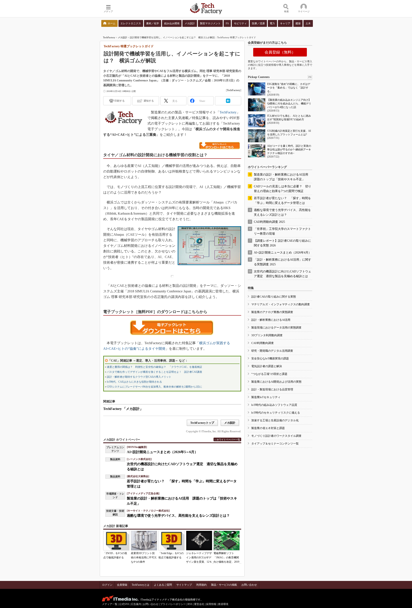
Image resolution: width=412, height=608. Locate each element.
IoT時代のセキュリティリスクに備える (275, 412)
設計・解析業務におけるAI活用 (270, 319)
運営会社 (199, 604)
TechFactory (109, 37)
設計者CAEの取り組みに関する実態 (273, 296)
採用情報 (211, 604)
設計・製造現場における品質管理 (272, 389)
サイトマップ (184, 584)
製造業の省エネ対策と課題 (268, 428)
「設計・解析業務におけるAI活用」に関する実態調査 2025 (282, 262)
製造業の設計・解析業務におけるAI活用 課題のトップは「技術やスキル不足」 (282, 177)
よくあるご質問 (163, 584)
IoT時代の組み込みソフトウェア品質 (274, 404)
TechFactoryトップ (202, 422)
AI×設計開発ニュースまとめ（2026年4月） (282, 252)
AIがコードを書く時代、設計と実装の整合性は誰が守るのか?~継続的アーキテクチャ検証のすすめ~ (289, 149)
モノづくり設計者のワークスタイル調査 (276, 435)
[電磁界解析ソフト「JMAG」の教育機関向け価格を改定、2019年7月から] (227, 540)
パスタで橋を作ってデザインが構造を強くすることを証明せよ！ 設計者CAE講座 (154, 371)
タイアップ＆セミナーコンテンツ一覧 (275, 443)
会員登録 (122, 584)
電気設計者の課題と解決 (266, 366)
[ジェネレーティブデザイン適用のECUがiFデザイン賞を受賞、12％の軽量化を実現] (199, 540)
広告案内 (136, 604)
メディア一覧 (109, 604)
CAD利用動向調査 (262, 343)
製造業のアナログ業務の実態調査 (272, 312)
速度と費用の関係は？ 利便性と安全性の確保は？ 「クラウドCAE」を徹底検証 (154, 366)
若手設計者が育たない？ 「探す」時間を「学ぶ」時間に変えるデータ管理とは (282, 201)
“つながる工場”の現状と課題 (269, 374)
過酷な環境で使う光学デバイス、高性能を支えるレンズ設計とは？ (178, 515)
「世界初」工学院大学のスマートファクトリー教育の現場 (282, 231)
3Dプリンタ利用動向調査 (267, 335)
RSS (190, 604)
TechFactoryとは (140, 584)
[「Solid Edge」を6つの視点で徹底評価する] (171, 540)
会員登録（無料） (280, 52)
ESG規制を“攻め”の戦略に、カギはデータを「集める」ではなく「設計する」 (288, 87)
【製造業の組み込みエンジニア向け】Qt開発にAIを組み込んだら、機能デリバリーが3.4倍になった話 (289, 103)
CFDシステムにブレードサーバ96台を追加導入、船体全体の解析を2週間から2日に (154, 386)
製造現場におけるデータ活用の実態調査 (276, 327)
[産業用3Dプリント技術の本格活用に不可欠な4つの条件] (144, 540)
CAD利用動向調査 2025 (269, 221)
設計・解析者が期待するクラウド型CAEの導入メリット (139, 376)
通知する (149, 100)
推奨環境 (223, 604)
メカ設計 (122, 37)
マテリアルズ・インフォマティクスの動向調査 (280, 304)
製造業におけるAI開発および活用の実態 (276, 381)
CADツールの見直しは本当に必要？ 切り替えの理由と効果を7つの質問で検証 (282, 189)
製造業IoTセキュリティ (265, 397)
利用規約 (201, 584)
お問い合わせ (249, 584)
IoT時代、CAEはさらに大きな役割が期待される (134, 381)
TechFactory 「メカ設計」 (123, 409)
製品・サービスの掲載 (224, 584)
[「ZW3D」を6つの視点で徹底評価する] (116, 540)
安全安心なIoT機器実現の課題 (270, 358)
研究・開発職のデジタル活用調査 (272, 350)
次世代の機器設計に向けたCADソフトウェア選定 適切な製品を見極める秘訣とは (282, 274)
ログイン (107, 584)
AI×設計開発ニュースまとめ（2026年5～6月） (162, 452)
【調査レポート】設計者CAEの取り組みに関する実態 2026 (282, 243)
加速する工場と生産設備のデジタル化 (275, 420)
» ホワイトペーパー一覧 (227, 439)
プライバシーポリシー (173, 604)
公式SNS (124, 604)
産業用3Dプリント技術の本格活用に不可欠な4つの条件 (144, 557)
